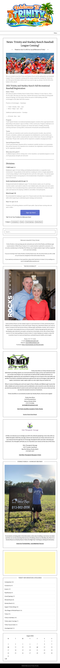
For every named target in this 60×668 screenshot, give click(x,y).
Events (22, 222)
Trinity (6, 614)
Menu (55, 33)
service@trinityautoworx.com (30, 405)
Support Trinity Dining (10, 607)
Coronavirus (8, 585)
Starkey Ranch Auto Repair (30, 414)
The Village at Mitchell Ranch (12, 610)
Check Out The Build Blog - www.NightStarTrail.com (30, 543)
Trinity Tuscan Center (10, 624)
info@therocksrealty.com (32, 340)
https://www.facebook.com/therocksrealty (33, 344)
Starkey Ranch (38, 222)
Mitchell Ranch (8, 599)
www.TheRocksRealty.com (32, 342)
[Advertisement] (30, 563)
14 (37, 647)
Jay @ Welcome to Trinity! (37, 49)
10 (8, 647)
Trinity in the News (9, 617)
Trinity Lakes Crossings (11, 621)
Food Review (8, 592)
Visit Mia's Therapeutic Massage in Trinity (30, 455)
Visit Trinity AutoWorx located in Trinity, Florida (30, 409)
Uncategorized (8, 628)
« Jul (6, 658)
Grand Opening (29, 222)
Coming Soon (15, 222)
